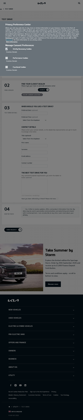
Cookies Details (11, 52)
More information (12, 42)
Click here (9, 40)
